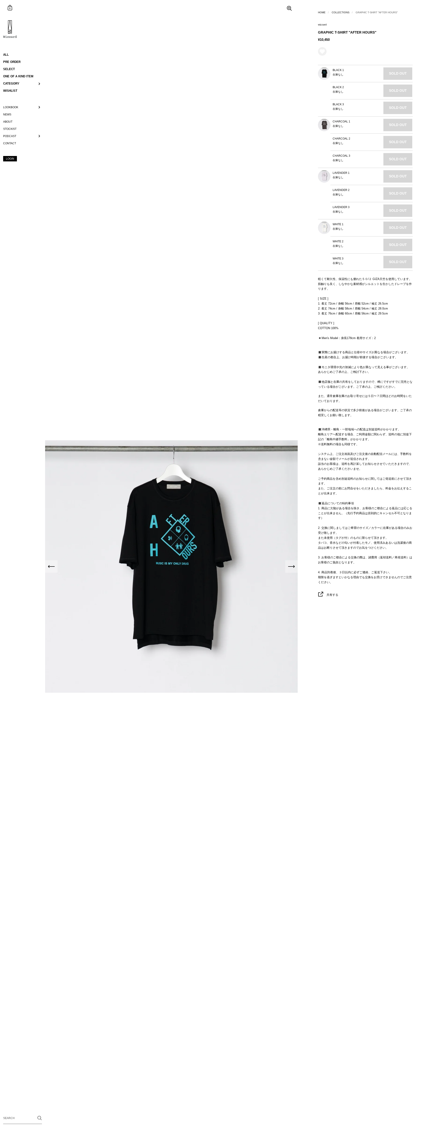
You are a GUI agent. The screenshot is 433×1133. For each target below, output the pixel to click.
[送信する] (39, 1118)
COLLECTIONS (340, 12)
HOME (321, 12)
